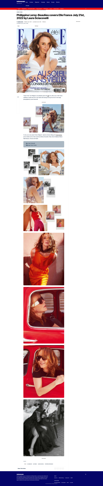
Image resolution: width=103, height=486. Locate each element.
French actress (59, 135)
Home (17, 9)
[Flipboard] (84, 9)
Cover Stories (19, 12)
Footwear (62, 8)
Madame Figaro (56, 8)
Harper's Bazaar (39, 8)
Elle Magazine (24, 8)
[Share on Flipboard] (23, 26)
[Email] (26, 26)
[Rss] (85, 9)
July (48, 95)
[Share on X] (21, 26)
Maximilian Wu (20, 21)
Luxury (51, 8)
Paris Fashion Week (31, 8)
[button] (83, 4)
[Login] (81, 4)
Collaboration (46, 8)
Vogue (19, 8)
